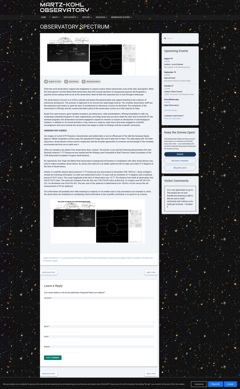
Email (46, 336)
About (55, 17)
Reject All (215, 384)
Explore (86, 17)
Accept (230, 384)
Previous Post (48, 272)
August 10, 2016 (55, 81)
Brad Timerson (76, 258)
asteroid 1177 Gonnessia (61, 258)
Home (43, 17)
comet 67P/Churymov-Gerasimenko (95, 258)
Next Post (151, 272)
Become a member (180, 161)
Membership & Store (120, 17)
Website (47, 347)
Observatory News (93, 81)
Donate (180, 154)
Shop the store (180, 168)
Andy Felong (73, 81)
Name (46, 326)
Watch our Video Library (172, 118)
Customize (199, 384)
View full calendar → (171, 110)
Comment (48, 298)
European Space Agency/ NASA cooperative (124, 258)
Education (100, 17)
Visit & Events (70, 17)
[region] (120, 383)
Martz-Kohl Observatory (64, 7)
